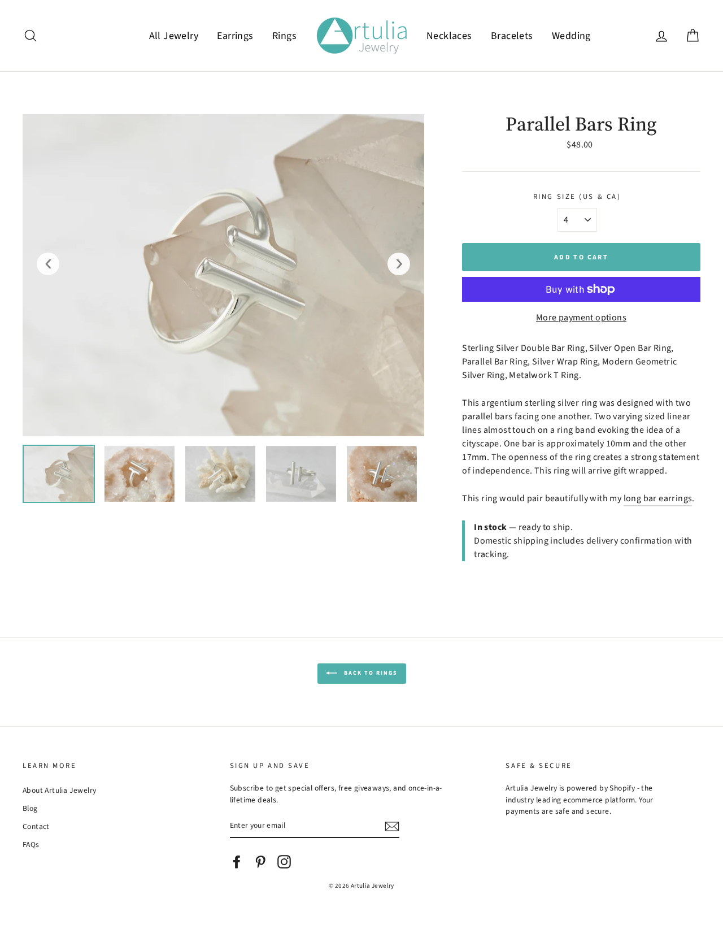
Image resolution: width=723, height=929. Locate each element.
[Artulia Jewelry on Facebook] (236, 862)
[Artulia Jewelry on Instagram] (284, 862)
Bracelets (512, 36)
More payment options (581, 317)
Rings (284, 36)
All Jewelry (173, 36)
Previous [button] (48, 264)
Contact (36, 826)
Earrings (235, 36)
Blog (30, 808)
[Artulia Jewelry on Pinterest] (260, 862)
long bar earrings (658, 498)
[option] (224, 275)
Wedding (571, 36)
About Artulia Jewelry (59, 790)
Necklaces (449, 36)
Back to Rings (370, 674)
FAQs (31, 844)
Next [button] (398, 264)
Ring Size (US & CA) (577, 197)
